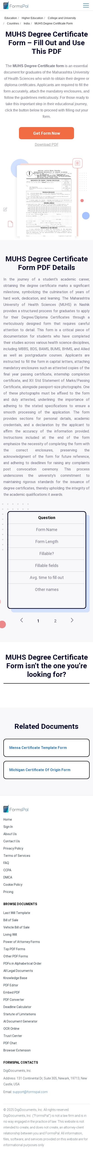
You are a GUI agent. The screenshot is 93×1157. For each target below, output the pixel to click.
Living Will (10, 934)
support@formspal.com (30, 1092)
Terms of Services (16, 855)
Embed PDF (11, 992)
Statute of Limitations (19, 1014)
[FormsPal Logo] (15, 5)
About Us (10, 834)
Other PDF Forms (15, 956)
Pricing (8, 892)
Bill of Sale (10, 920)
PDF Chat (10, 1043)
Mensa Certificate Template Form (38, 748)
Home (7, 819)
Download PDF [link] (46, 144)
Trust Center (12, 1036)
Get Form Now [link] (46, 133)
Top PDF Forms (14, 949)
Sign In (8, 827)
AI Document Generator (20, 1021)
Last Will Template (16, 913)
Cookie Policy (12, 884)
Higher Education (32, 18)
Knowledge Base (15, 978)
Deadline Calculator (17, 1007)
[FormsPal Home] (15, 808)
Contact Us (11, 841)
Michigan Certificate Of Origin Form (39, 770)
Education (11, 18)
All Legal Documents (18, 971)
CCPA (7, 870)
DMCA (7, 877)
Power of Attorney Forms (21, 942)
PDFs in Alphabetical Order (22, 963)
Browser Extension (17, 1050)
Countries (13, 23)
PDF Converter (13, 999)
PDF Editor (10, 985)
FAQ (6, 863)
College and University (62, 18)
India (27, 23)
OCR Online (11, 1028)
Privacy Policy (13, 848)
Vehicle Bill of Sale (16, 927)
